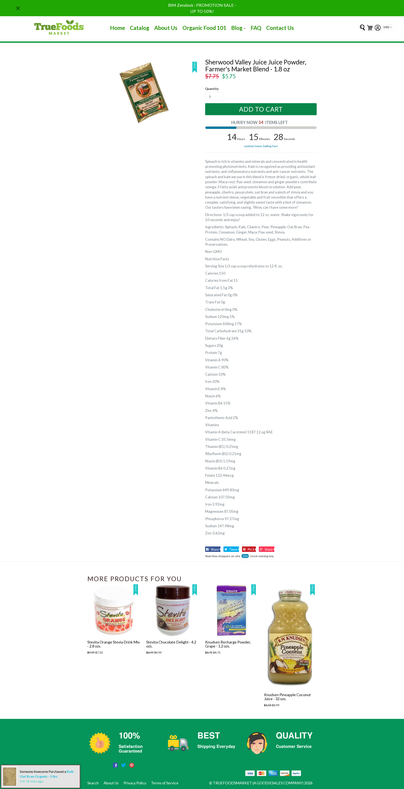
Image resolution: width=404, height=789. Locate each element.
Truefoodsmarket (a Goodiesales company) (258, 783)
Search (93, 783)
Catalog (139, 27)
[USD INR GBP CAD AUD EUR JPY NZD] (388, 27)
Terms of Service (164, 783)
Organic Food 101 (204, 27)
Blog (239, 27)
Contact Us (280, 27)
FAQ (256, 27)
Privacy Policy (135, 783)
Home (117, 27)
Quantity (212, 89)
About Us (165, 27)
